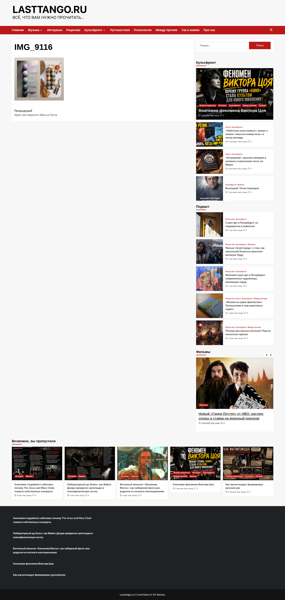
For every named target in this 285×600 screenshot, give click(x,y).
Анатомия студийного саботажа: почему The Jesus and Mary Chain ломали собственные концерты (34, 488)
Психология (143, 30)
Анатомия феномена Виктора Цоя (232, 110)
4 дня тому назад (24, 495)
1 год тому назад (235, 230)
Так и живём (190, 30)
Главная (18, 30)
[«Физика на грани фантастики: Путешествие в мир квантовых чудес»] (209, 305)
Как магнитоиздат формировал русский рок (39, 574)
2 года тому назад (235, 313)
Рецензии (73, 30)
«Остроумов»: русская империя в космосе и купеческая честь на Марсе (245, 161)
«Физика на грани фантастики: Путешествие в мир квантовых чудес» (244, 305)
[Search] (271, 30)
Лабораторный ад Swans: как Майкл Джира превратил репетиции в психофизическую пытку (89, 488)
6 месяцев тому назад (237, 169)
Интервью (54, 30)
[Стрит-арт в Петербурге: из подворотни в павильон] (209, 224)
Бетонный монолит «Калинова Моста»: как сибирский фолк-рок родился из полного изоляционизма (142, 488)
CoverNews (142, 594)
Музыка (33, 30)
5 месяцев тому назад (237, 142)
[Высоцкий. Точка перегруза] (209, 188)
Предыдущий (35, 113)
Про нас (209, 30)
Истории (222, 105)
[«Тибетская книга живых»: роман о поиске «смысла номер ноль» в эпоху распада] (209, 134)
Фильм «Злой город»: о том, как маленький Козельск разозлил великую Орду (245, 251)
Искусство (230, 219)
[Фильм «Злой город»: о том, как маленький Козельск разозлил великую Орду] (209, 251)
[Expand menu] (41, 30)
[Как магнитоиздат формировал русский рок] (248, 463)
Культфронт (93, 30)
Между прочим (166, 30)
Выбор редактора (208, 105)
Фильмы (251, 244)
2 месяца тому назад (210, 116)
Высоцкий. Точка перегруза (242, 188)
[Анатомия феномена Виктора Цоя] (234, 94)
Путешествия (120, 30)
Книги (228, 127)
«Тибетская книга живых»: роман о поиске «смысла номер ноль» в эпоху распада (246, 134)
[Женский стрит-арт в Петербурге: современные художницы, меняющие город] (209, 278)
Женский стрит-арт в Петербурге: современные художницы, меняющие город (245, 278)
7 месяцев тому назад (237, 192)
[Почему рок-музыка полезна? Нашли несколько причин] (209, 332)
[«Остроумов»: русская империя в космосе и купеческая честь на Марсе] (209, 161)
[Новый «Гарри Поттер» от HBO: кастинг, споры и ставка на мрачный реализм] (234, 383)
